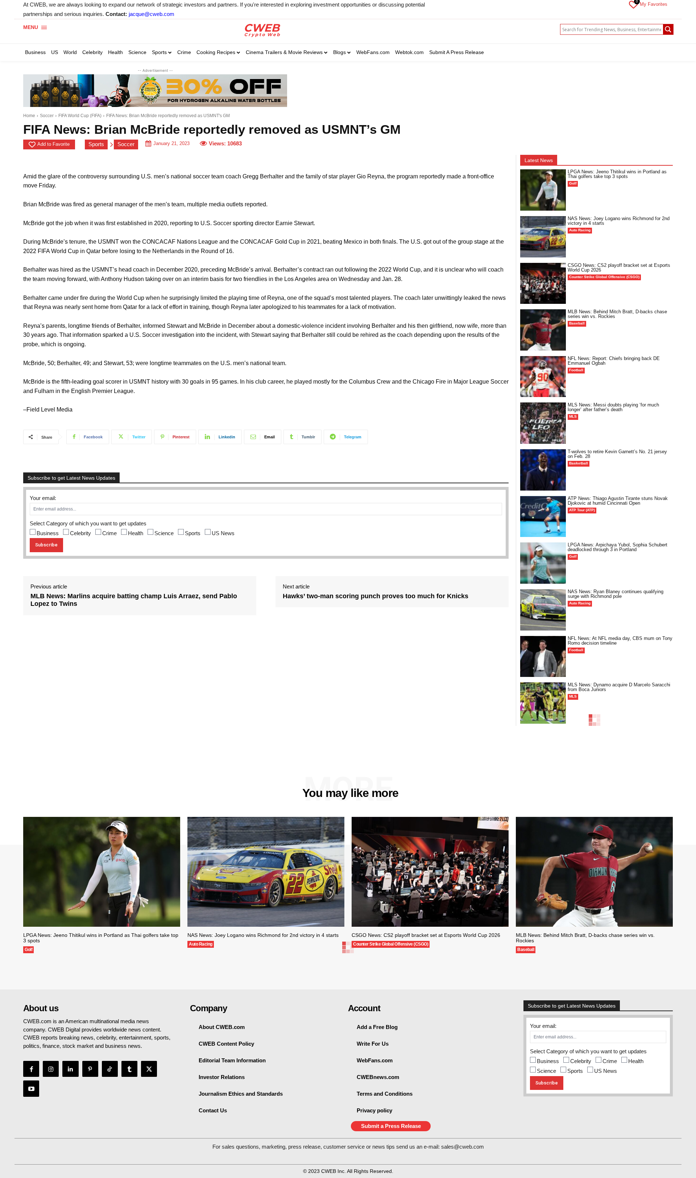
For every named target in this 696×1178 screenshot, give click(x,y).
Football (576, 370)
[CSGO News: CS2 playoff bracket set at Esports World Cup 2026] (543, 283)
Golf (572, 183)
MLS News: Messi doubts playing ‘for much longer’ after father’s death (613, 407)
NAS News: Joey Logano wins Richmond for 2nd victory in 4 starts (619, 221)
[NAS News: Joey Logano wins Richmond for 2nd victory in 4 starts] (543, 236)
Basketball (578, 463)
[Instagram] (51, 1069)
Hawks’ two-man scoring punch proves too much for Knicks (375, 596)
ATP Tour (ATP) (582, 510)
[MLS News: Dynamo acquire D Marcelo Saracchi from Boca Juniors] (543, 703)
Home (29, 115)
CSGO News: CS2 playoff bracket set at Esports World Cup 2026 (619, 268)
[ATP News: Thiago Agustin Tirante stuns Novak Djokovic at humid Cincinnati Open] (543, 516)
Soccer (47, 115)
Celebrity (80, 533)
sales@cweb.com (462, 1147)
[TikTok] (110, 1069)
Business (48, 533)
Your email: (43, 498)
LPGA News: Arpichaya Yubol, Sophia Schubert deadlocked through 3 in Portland (617, 547)
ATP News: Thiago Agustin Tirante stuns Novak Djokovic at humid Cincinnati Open (618, 501)
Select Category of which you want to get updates (88, 523)
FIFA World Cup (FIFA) (80, 115)
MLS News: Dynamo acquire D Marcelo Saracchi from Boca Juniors (619, 687)
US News (223, 533)
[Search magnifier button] (668, 29)
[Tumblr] (129, 1069)
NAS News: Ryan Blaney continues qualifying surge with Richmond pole (615, 594)
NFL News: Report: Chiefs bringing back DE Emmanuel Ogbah (614, 361)
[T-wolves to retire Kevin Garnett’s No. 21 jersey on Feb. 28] (543, 470)
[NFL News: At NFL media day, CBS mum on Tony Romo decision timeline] (543, 656)
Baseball (577, 323)
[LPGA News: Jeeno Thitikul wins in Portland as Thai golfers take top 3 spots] (543, 190)
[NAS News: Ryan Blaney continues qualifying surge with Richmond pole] (543, 610)
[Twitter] (149, 1069)
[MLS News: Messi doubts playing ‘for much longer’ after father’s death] (543, 423)
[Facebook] (31, 1069)
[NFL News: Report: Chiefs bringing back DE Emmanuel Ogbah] (543, 376)
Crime (109, 533)
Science (164, 533)
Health (135, 533)
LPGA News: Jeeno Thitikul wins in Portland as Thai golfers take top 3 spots (617, 174)
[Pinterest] (90, 1069)
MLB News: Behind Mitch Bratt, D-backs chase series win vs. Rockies (617, 314)
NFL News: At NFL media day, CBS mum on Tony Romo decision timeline (620, 641)
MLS (573, 416)
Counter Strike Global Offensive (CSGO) (604, 277)
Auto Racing (580, 230)
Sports (96, 144)
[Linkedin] (70, 1069)
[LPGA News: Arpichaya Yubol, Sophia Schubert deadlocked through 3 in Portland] (543, 563)
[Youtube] (31, 1088)
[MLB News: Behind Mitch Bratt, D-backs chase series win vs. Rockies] (543, 330)
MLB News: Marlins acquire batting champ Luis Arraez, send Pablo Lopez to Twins (133, 600)
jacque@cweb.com (151, 14)
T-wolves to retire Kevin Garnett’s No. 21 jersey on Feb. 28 (617, 454)
